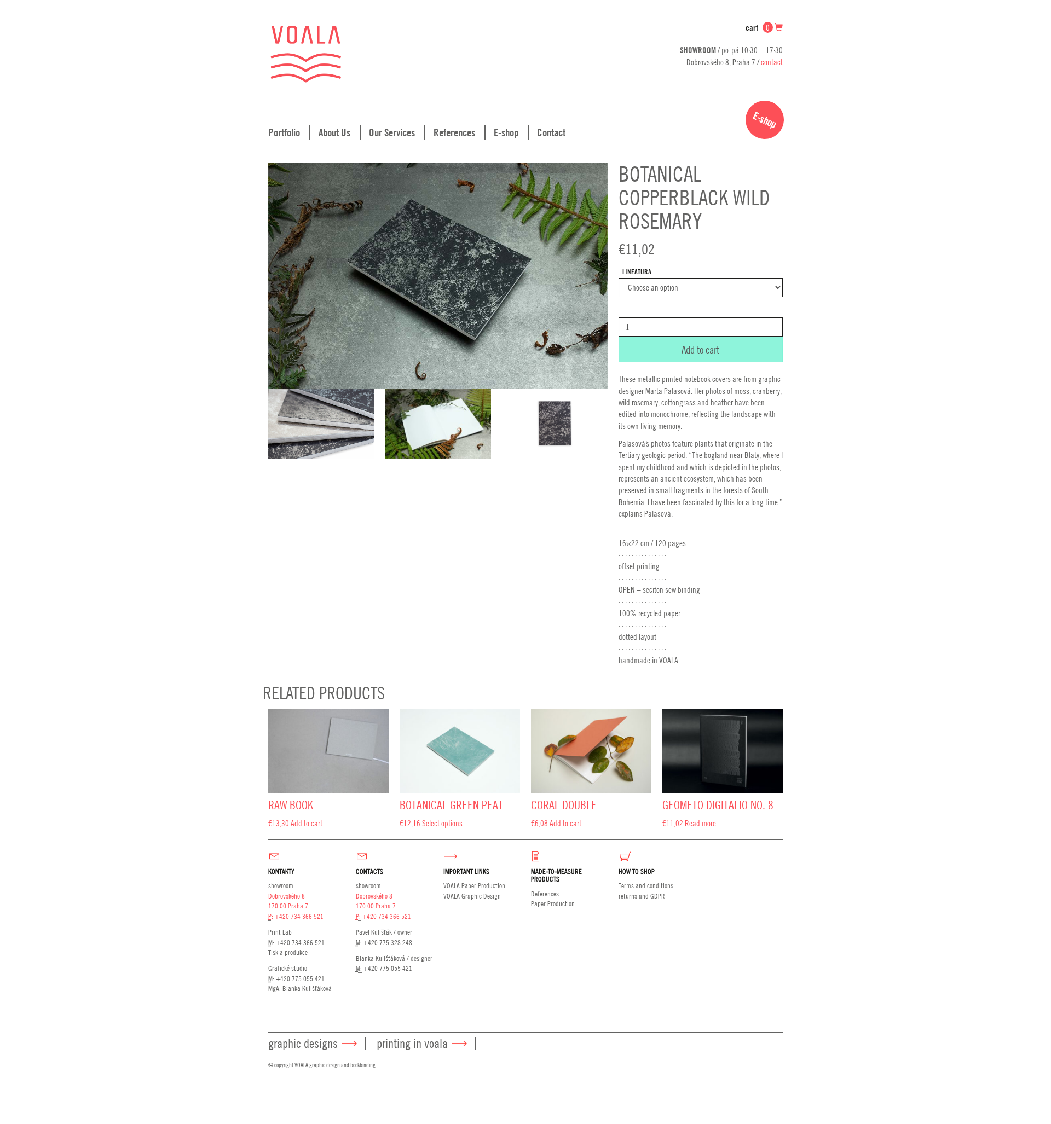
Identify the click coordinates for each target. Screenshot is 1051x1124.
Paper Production (553, 903)
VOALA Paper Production (474, 885)
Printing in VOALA (412, 1043)
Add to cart (700, 349)
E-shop (506, 132)
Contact (551, 132)
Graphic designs (303, 1043)
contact (772, 62)
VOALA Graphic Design (472, 895)
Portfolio (284, 132)
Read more (700, 823)
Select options (442, 823)
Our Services (392, 132)
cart (758, 27)
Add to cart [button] (306, 823)
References (454, 132)
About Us (334, 132)
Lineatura (636, 271)
